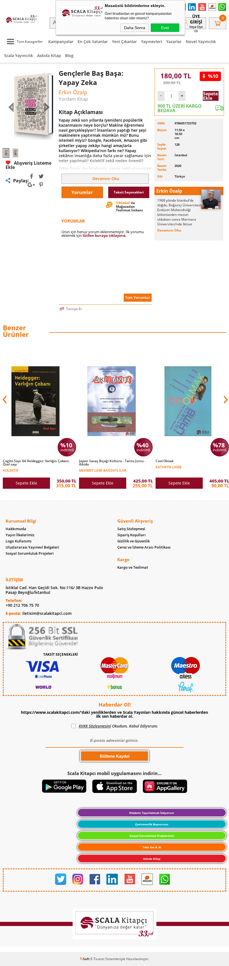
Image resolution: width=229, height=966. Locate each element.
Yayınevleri (151, 41)
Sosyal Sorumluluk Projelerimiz (152, 836)
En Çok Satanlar (93, 41)
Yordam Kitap (73, 98)
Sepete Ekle (210, 96)
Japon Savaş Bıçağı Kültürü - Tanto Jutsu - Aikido (112, 462)
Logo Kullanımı (19, 541)
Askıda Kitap (49, 55)
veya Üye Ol (196, 29)
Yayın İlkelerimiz (20, 535)
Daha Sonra (134, 27)
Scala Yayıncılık (18, 55)
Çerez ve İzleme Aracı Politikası (144, 547)
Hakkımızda (16, 528)
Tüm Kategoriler (30, 41)
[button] (225, 399)
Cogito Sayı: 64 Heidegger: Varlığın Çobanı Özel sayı (36, 462)
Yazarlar (174, 41)
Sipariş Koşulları (131, 535)
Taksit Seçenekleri (129, 192)
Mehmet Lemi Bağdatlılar (103, 470)
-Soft (85, 958)
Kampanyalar (60, 41)
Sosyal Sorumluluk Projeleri (30, 553)
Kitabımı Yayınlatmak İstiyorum (151, 813)
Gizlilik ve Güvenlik (133, 541)
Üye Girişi (196, 19)
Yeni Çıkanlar (124, 41)
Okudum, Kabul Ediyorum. (118, 726)
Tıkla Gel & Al (151, 847)
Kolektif (10, 470)
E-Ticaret (97, 958)
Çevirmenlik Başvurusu (151, 824)
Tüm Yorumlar (137, 297)
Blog (69, 55)
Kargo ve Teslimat (132, 567)
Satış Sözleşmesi (131, 528)
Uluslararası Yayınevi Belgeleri (32, 547)
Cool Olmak (165, 461)
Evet (165, 27)
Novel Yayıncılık (201, 41)
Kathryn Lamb (169, 467)
